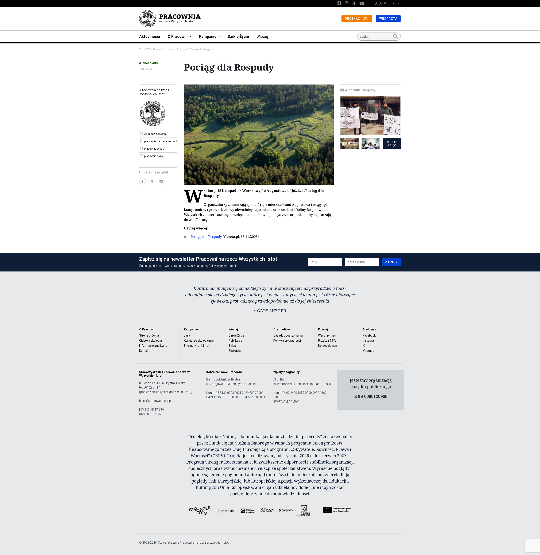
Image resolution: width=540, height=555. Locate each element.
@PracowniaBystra (155, 133)
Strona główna (149, 335)
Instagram (370, 340)
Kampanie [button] (208, 36)
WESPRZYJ (388, 18)
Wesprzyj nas (327, 335)
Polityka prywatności (287, 340)
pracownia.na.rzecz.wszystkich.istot (160, 141)
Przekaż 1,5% (327, 340)
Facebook (369, 335)
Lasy (187, 335)
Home (156, 49)
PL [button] (395, 3)
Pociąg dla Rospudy (206, 236)
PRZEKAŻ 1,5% (357, 18)
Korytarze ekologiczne (199, 340)
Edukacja (235, 350)
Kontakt (144, 350)
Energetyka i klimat (196, 345)
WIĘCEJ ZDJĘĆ (392, 143)
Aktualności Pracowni (175, 49)
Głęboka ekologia (150, 340)
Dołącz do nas (327, 345)
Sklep (232, 345)
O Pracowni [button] (178, 36)
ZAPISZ (391, 262)
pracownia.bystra (154, 148)
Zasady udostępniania (288, 335)
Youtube (368, 350)
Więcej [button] (262, 36)
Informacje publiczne (153, 345)
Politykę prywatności (222, 265)
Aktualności (149, 36)
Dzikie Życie (238, 36)
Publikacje (235, 340)
